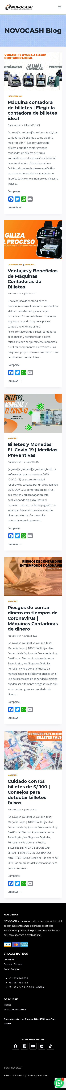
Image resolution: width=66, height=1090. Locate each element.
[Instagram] (24, 1046)
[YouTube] (33, 1046)
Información (15, 96)
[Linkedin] (41, 1046)
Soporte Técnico (13, 964)
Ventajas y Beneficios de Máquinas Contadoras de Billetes (33, 279)
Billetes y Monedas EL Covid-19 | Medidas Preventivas (32, 450)
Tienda (7, 1004)
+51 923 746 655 (18, 978)
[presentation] (33, 71)
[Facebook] (15, 1046)
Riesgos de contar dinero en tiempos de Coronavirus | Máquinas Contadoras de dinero (33, 618)
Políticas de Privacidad (14, 1075)
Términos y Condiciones (37, 1075)
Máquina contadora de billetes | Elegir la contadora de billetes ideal (32, 110)
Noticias (29, 264)
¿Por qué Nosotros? (15, 1009)
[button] (59, 1083)
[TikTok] (50, 1046)
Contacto (9, 959)
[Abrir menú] (59, 7)
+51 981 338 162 (18, 982)
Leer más (14, 207)
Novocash (16, 125)
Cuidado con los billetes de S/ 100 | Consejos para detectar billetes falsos (29, 792)
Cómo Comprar (12, 968)
